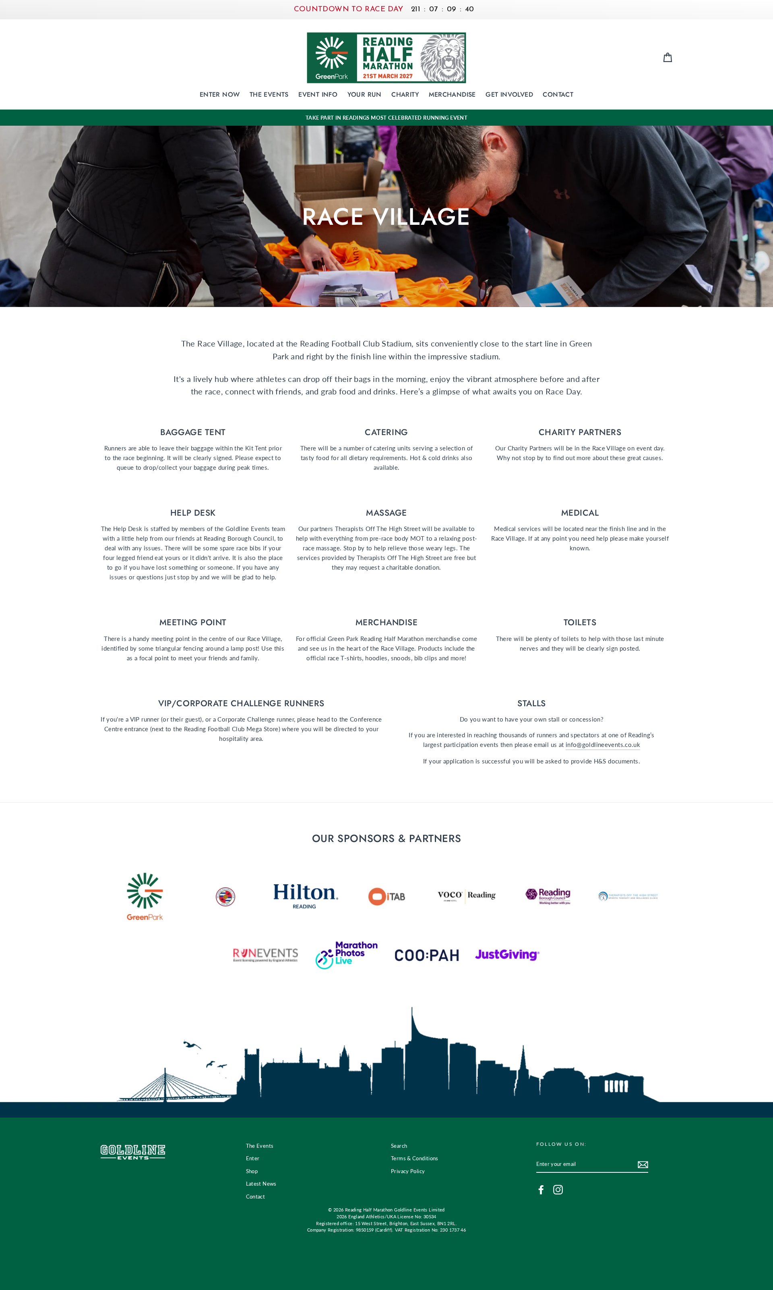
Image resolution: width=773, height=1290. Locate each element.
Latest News (261, 1183)
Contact (558, 94)
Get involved (509, 94)
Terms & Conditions (414, 1158)
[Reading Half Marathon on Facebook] (541, 1190)
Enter (253, 1158)
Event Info (317, 94)
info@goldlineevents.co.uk (603, 744)
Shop (252, 1171)
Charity (405, 94)
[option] (386, 118)
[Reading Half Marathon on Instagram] (558, 1190)
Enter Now (220, 94)
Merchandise (452, 94)
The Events (269, 94)
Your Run (364, 94)
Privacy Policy (408, 1171)
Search (399, 1146)
